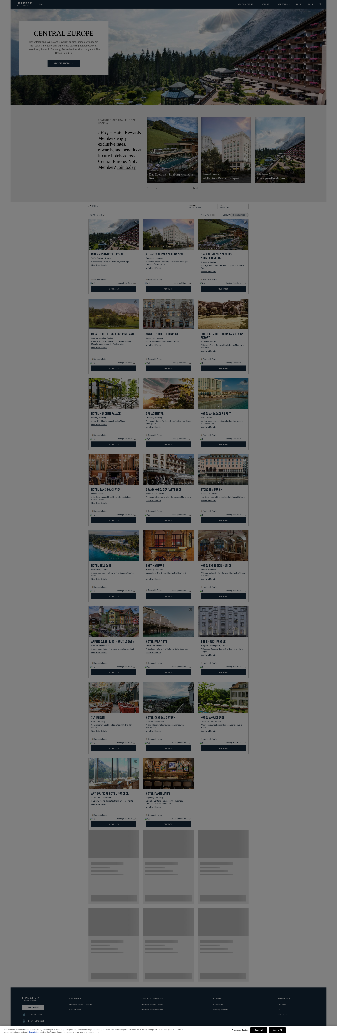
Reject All (258, 1030)
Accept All (277, 1030)
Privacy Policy (34, 1032)
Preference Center (240, 1030)
